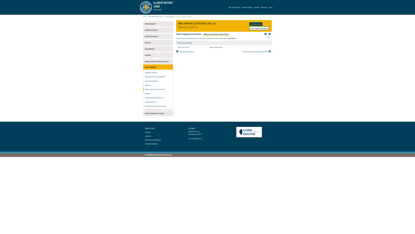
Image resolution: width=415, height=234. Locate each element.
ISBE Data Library (234, 7)
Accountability (149, 49)
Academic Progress (151, 30)
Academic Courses (151, 72)
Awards (147, 93)
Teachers (148, 55)
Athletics (148, 85)
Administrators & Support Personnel (157, 61)
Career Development (151, 81)
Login (271, 7)
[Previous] (266, 34)
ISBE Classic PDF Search (153, 140)
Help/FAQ (264, 7)
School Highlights (150, 67)
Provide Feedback (151, 144)
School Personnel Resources (154, 98)
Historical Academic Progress (154, 113)
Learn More (231, 38)
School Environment (151, 36)
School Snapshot (150, 24)
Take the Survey (247, 7)
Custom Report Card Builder (258, 28)
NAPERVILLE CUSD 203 (188, 27)
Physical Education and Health (155, 77)
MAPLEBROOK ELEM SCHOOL (155, 16)
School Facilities (150, 102)
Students (148, 42)
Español (256, 7)
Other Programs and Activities (155, 89)
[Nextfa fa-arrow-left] (270, 34)
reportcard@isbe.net (195, 138)
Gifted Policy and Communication (156, 106)
